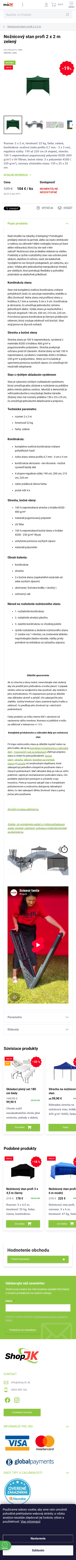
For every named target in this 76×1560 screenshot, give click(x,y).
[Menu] (71, 4)
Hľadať (67, 14)
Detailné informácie (16, 175)
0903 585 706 (19, 1389)
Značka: (10, 53)
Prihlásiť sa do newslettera (22, 1330)
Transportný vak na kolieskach (30, 752)
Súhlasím (38, 1550)
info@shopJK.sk (20, 1382)
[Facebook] (7, 1399)
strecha (19, 759)
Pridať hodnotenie (20, 1259)
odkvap (28, 759)
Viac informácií (30, 1521)
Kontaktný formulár (22, 1412)
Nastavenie (38, 1538)
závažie (21, 763)
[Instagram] (16, 1399)
